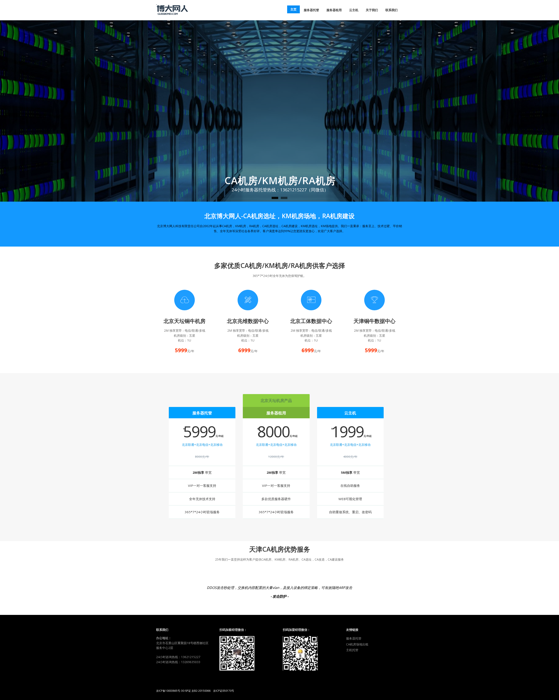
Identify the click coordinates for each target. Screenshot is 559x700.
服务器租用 (334, 10)
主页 (293, 9)
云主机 (353, 10)
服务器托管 (311, 10)
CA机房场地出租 (357, 644)
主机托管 (352, 650)
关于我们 (372, 10)
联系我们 (391, 10)
